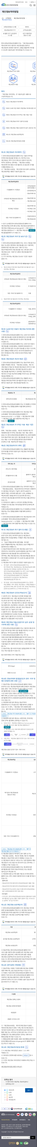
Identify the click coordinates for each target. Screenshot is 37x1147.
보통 (10, 1095)
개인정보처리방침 (19, 2)
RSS (29, 1119)
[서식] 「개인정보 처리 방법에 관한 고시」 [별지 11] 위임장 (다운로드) (18, 715)
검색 (31, 5)
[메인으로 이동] (7, 1114)
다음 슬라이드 (7, 1109)
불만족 (11, 1097)
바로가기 (32, 230)
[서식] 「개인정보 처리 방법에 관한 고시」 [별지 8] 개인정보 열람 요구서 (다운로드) (16, 850)
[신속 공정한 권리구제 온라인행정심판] (16, 1108)
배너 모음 (9, 1109)
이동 (32, 1137)
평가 (29, 1090)
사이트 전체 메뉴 (34, 5)
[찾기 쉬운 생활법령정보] (29, 1108)
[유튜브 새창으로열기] (18, 1114)
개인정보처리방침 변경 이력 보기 (11, 1066)
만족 (10, 1092)
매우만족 (11, 1090)
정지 (5, 1109)
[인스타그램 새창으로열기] (30, 1114)
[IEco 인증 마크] (21, 1143)
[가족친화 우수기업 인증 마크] (17, 1143)
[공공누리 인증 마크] (12, 1143)
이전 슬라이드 (2, 1109)
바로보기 (26, 1055)
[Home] (3, 18)
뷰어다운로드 (22, 1119)
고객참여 (8, 18)
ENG (26, 2)
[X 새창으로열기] (26, 1114)
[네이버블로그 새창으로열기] (34, 1114)
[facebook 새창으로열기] (22, 1114)
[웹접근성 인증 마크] (26, 1143)
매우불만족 (12, 1100)
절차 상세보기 (23, 691)
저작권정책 (14, 1119)
